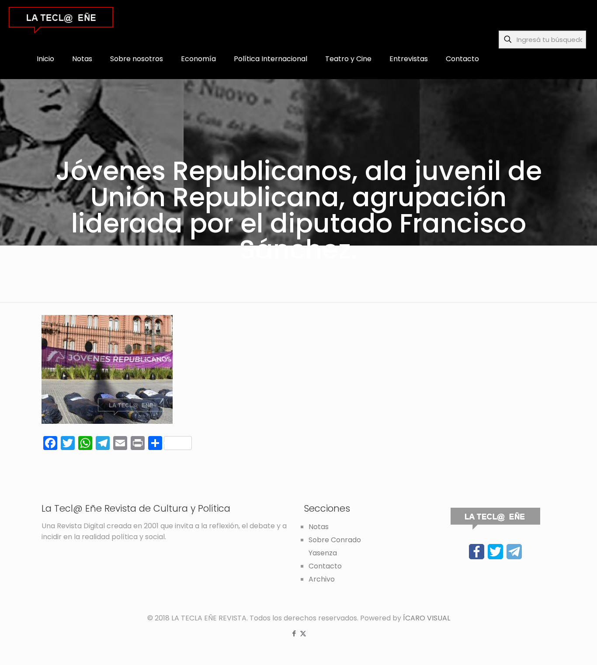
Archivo (322, 579)
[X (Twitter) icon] (303, 633)
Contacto (325, 566)
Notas (319, 527)
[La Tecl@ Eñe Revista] (61, 19)
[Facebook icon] (294, 633)
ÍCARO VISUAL (426, 618)
